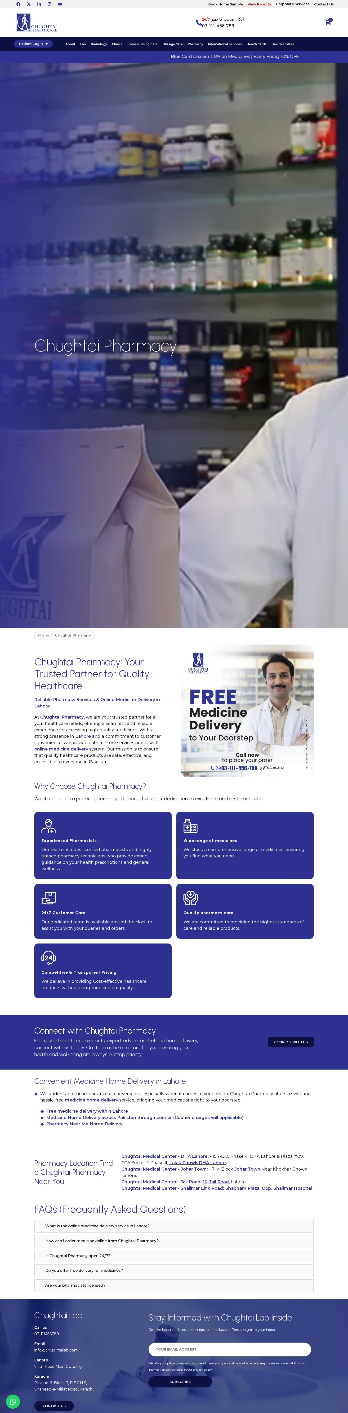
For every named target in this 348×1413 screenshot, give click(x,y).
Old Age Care (172, 44)
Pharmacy (195, 44)
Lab (83, 44)
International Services (225, 44)
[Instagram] (49, 4)
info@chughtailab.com (56, 1350)
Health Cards (257, 44)
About (70, 44)
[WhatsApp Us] (13, 1402)
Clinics (117, 44)
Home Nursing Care (142, 44)
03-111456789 (46, 1334)
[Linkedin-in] (39, 4)
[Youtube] (60, 4)
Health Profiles (283, 44)
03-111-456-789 (218, 25)
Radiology (99, 44)
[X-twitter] (29, 4)
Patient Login (31, 44)
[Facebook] (18, 4)
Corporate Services (292, 4)
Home (43, 635)
